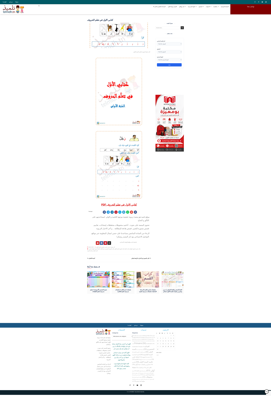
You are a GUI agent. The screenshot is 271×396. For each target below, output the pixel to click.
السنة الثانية (135, 352)
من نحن (11, 2)
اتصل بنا (4, 2)
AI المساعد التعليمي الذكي (159, 6)
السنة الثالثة (142, 352)
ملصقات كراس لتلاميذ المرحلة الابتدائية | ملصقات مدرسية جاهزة (148, 290)
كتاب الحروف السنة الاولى (119, 249)
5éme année (147, 335)
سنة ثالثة (137, 371)
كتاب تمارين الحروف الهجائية (134, 249)
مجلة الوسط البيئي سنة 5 (147, 375)
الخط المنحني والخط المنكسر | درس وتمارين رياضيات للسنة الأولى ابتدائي (172, 290)
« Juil (157, 355)
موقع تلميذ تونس (139, 381)
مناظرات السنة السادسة (137, 377)
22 (171, 343)
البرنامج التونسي (139, 349)
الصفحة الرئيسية (225, 6)
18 (160, 343)
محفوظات (147, 377)
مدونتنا (16, 2)
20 (165, 343)
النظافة (148, 357)
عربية (109, 247)
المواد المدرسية (191, 6)
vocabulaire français (138, 346)
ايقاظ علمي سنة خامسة (146, 359)
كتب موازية (113, 247)
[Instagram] (109, 243)
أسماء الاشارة (92, 258)
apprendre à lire (151, 337)
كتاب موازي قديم (135, 373)
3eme (134, 335)
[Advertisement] (170, 81)
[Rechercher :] (169, 27)
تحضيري (102, 247)
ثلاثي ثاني (147, 367)
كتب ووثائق (181, 6)
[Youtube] (97, 243)
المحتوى (200, 6)
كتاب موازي (142, 373)
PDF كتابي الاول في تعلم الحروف (119, 204)
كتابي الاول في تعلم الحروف (92, 250)
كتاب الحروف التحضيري (109, 249)
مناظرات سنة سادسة (148, 379)
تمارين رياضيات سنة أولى (141, 364)
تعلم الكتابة (102, 249)
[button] (104, 212)
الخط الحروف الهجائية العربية (94, 249)
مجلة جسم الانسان (136, 375)
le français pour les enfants (145, 341)
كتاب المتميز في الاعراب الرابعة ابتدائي (140, 258)
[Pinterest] (105, 243)
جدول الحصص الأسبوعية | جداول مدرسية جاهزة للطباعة (98, 290)
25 (160, 346)
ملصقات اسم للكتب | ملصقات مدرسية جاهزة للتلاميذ (123, 290)
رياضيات (139, 367)
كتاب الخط (127, 249)
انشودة (143, 357)
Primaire (140, 343)
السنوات (208, 6)
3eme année (140, 335)
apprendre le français (140, 337)
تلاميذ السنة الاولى (144, 362)
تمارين (106, 247)
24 (157, 346)
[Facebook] (101, 243)
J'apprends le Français (147, 339)
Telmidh (128, 391)
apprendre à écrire (136, 339)
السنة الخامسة (146, 354)
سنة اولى (144, 371)
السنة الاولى (98, 247)
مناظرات (215, 6)
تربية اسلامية (137, 359)
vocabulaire (150, 343)
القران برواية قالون (172, 6)
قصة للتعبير (147, 373)
